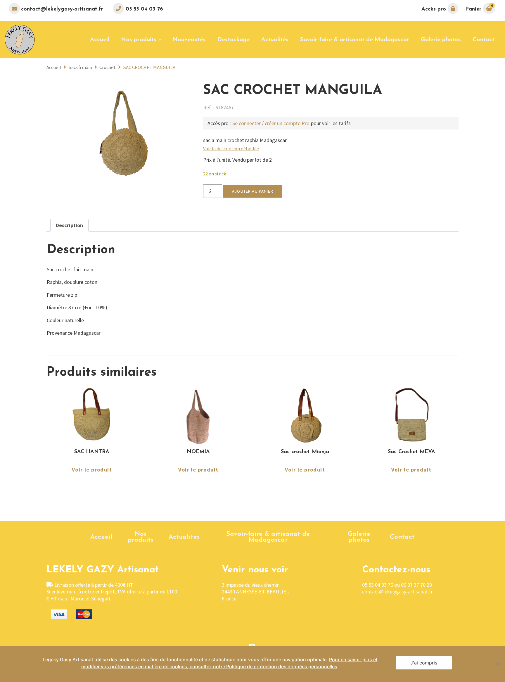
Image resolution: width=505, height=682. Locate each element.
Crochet (107, 67)
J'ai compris (423, 663)
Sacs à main (80, 67)
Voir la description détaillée (231, 148)
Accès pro (434, 9)
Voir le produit (92, 470)
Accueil (53, 67)
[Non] (498, 664)
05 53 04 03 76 (143, 9)
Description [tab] (69, 225)
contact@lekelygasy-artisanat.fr (62, 9)
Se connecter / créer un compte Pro (270, 123)
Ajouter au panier (252, 191)
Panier (479, 7)
